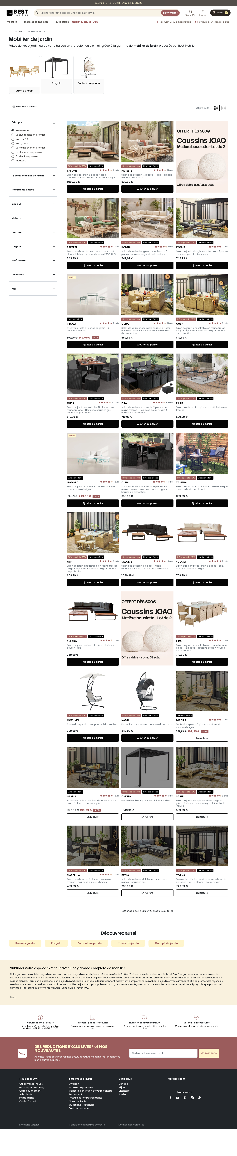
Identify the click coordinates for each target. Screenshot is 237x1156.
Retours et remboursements (85, 1097)
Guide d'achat (27, 1101)
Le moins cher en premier (30, 147)
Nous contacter (78, 1101)
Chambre (124, 1090)
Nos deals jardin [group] (128, 943)
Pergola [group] (56, 943)
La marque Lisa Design (32, 1087)
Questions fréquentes (81, 1104)
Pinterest (185, 1097)
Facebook (170, 1097)
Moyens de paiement (81, 1087)
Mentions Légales (29, 1124)
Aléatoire (21, 160)
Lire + (13, 997)
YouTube (177, 1097)
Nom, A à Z (22, 139)
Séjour (122, 1087)
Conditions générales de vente (87, 1124)
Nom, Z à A (22, 143)
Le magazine (26, 1097)
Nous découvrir (29, 1078)
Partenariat (75, 1094)
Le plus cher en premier (29, 152)
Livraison (74, 1083)
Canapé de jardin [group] (166, 943)
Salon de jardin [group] (25, 943)
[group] (24, 75)
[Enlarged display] (223, 108)
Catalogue (125, 1078)
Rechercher (170, 12)
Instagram (192, 1097)
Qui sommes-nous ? (31, 1083)
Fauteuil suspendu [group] (90, 943)
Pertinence (23, 130)
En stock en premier (27, 156)
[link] (118, 3)
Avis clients (25, 1094)
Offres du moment (30, 1090)
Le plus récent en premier (30, 134)
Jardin (122, 1094)
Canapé (123, 1083)
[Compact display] (216, 108)
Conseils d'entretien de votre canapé (90, 1090)
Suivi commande (79, 1108)
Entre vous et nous (80, 1078)
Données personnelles (131, 1124)
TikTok (199, 1097)
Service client (176, 1078)
